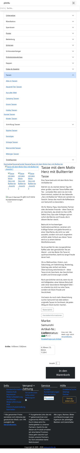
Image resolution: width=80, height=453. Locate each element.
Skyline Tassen (11, 130)
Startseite (7, 164)
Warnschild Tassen (13, 148)
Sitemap (66, 392)
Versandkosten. (66, 337)
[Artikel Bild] (12, 181)
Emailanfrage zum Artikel (51, 339)
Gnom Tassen (11, 104)
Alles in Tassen (11, 81)
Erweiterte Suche (69, 389)
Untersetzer (10, 15)
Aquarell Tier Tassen (14, 87)
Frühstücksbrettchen (14, 57)
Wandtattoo (10, 21)
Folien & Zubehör (12, 69)
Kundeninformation (14, 389)
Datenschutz (11, 392)
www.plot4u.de (50, 447)
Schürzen (9, 45)
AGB (8, 404)
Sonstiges (10, 136)
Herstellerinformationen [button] (52, 315)
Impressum (11, 394)
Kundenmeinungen (51, 392)
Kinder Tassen (11, 118)
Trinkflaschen (11, 160)
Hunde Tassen (9, 114)
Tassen (8, 75)
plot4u (7, 2)
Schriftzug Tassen (13, 124)
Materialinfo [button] (47, 310)
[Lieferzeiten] (48, 336)
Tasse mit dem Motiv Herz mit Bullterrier (47, 164)
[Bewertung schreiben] (10, 202)
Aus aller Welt (11, 92)
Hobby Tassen (11, 110)
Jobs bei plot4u (50, 394)
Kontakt (47, 389)
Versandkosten (31, 392)
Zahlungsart (30, 397)
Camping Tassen (12, 98)
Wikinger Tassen (12, 154)
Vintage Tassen (12, 142)
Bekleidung (10, 39)
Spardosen (10, 27)
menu (3, 8)
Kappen (9, 63)
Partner (66, 394)
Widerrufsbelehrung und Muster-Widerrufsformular (14, 399)
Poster (8, 33)
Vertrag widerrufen (69, 399)
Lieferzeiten (29, 395)
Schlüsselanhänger (13, 51)
